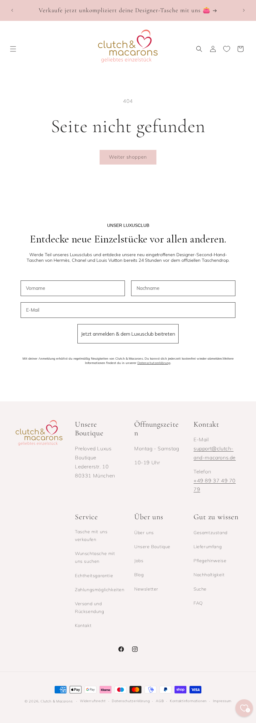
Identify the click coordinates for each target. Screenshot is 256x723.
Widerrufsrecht (93, 701)
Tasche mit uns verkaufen (91, 535)
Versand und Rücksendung (89, 607)
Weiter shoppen (128, 157)
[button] (13, 49)
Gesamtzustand (211, 532)
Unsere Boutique (152, 546)
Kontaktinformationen (188, 701)
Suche (200, 589)
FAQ (198, 603)
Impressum (222, 701)
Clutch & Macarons (57, 701)
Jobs (138, 560)
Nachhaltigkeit (209, 574)
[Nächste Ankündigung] (244, 10)
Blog (139, 574)
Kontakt (83, 625)
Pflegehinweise (210, 560)
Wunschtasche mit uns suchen (95, 557)
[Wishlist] (227, 49)
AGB (160, 701)
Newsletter (146, 589)
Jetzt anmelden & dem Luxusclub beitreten (128, 334)
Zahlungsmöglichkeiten (100, 589)
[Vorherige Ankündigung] (12, 10)
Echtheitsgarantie (94, 575)
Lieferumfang (208, 546)
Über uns (144, 532)
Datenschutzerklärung (131, 701)
